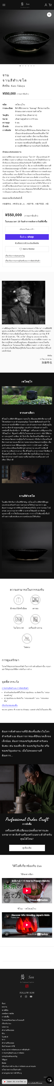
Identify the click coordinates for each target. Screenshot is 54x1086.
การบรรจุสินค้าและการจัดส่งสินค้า (15, 688)
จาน (6, 75)
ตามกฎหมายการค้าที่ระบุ (12, 1073)
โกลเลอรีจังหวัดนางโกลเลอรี (13, 1020)
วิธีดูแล (4, 1060)
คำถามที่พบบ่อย (8, 1030)
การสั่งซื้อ (5, 1017)
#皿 (47, 204)
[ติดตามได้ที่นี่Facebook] (21, 996)
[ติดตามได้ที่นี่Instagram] (26, 996)
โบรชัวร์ (5, 1037)
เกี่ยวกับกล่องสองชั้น (10, 705)
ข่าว (3, 1040)
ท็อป (3, 1004)
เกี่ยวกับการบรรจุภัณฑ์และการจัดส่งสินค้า (22, 261)
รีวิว (3, 1034)
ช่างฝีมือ (5, 1010)
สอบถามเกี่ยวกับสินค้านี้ (12, 198)
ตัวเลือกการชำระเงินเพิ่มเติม (27, 243)
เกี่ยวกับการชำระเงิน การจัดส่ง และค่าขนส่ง (19, 1066)
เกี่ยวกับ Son (6, 1023)
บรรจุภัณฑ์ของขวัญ (9, 1056)
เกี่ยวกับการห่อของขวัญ (15, 256)
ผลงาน (4, 1007)
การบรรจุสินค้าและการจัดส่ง (13, 1053)
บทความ (5, 1027)
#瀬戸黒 (30, 204)
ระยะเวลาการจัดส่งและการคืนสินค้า (16, 1050)
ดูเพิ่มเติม (27, 848)
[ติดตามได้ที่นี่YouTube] (31, 996)
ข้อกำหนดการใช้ (8, 1046)
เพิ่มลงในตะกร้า (27, 229)
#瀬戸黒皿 (39, 204)
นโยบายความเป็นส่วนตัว (11, 1070)
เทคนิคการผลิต (8, 1013)
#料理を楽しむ (19, 204)
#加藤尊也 (7, 204)
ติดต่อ (4, 1063)
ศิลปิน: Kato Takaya (14, 85)
